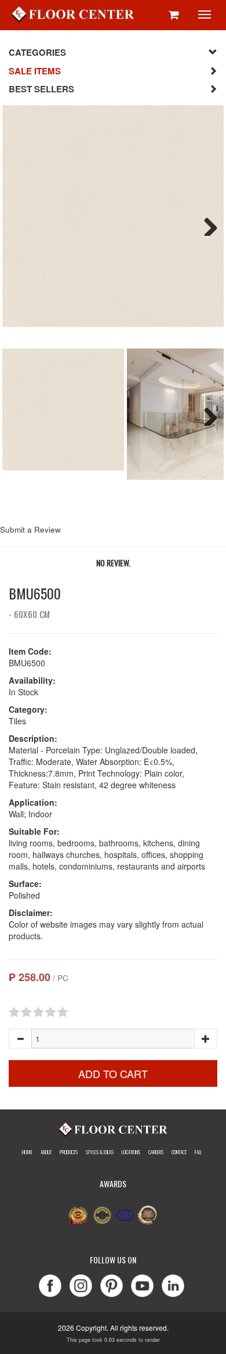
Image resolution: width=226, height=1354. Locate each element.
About (46, 1151)
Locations (131, 1151)
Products (69, 1151)
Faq (198, 1151)
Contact (179, 1151)
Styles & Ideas (100, 1151)
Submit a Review (30, 529)
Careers (155, 1151)
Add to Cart (113, 1073)
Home (27, 1151)
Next (206, 224)
